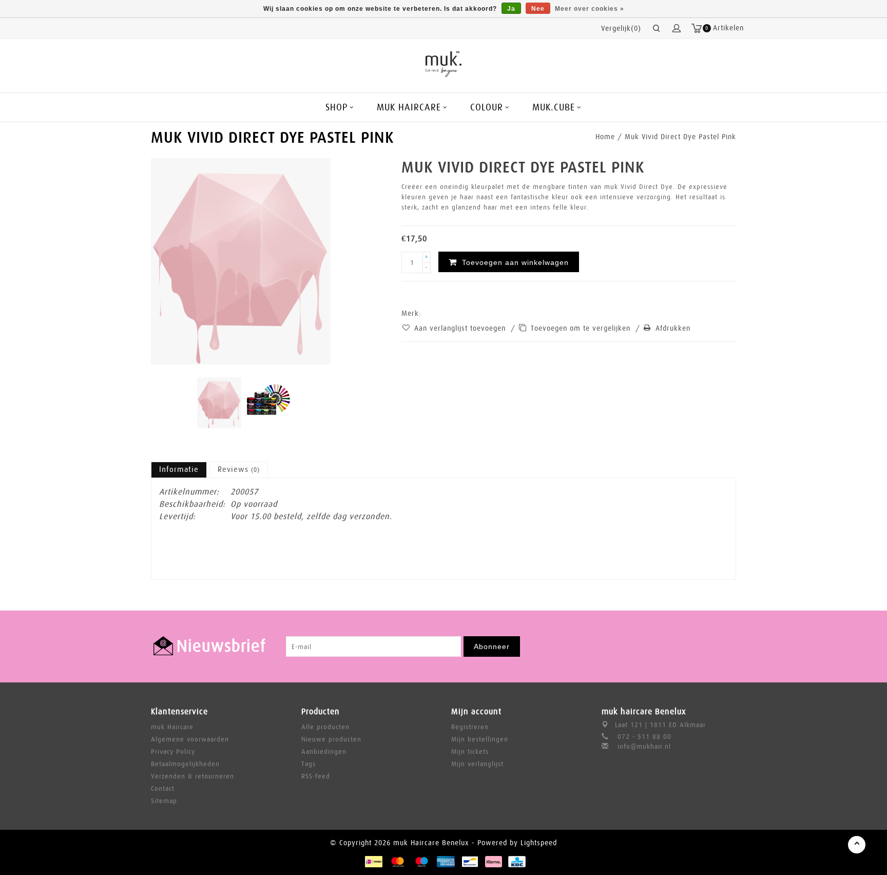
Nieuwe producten (331, 739)
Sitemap (164, 801)
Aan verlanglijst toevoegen (461, 328)
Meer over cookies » (589, 8)
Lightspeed (538, 843)
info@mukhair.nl (644, 746)
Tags (308, 764)
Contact (163, 788)
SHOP (336, 107)
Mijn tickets (470, 751)
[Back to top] (856, 844)
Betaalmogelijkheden (185, 764)
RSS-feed (315, 776)
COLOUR (486, 107)
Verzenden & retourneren (192, 776)
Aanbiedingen (323, 751)
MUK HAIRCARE (409, 107)
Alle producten (325, 727)
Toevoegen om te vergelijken (582, 328)
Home (605, 136)
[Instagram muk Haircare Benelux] (728, 646)
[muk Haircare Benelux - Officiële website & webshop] (444, 64)
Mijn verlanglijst (477, 764)
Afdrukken (672, 328)
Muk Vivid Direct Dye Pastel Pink (680, 136)
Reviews (239, 469)
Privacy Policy (173, 751)
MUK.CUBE (553, 107)
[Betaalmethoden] (373, 861)
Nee (538, 8)
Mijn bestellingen (479, 739)
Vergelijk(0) (621, 28)
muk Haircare (172, 727)
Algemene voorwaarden (190, 739)
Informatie (179, 469)
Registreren (470, 727)
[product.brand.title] (424, 313)
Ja (511, 8)
